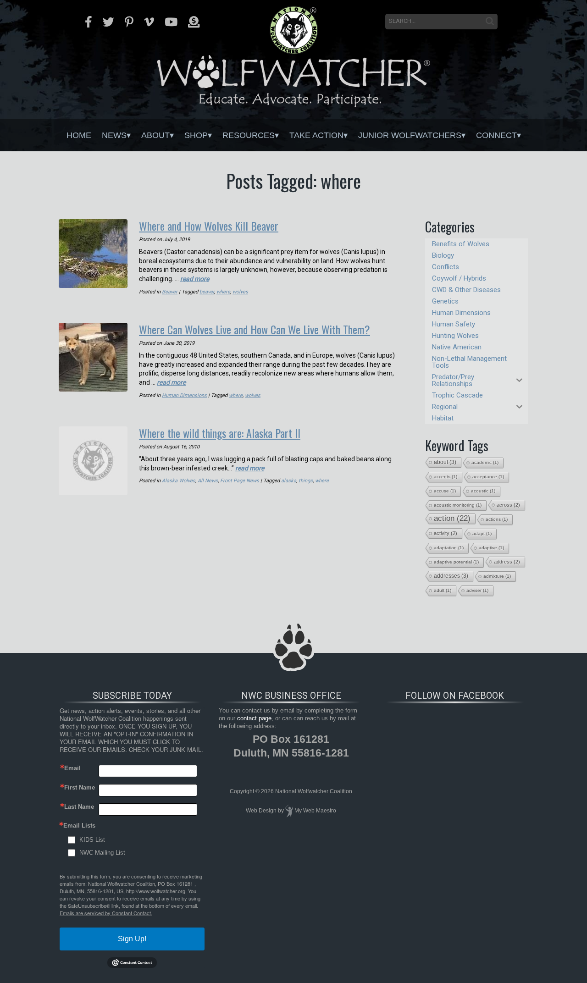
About (155, 135)
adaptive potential (456, 561)
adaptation (449, 547)
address (507, 561)
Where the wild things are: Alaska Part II (219, 433)
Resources (248, 135)
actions (497, 519)
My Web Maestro (315, 810)
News (114, 135)
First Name (79, 787)
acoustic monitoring (458, 505)
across (508, 505)
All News (208, 481)
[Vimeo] (149, 22)
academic (484, 462)
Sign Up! (132, 939)
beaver (206, 292)
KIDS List (92, 839)
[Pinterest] (129, 22)
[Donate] (193, 22)
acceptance (488, 476)
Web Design (261, 810)
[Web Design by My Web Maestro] (289, 810)
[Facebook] (88, 22)
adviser (477, 590)
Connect (496, 135)
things (306, 481)
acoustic (483, 490)
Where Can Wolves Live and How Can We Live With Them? (254, 329)
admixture (497, 576)
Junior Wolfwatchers (409, 135)
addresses (451, 576)
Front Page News (239, 481)
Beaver (169, 292)
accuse (445, 490)
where (223, 292)
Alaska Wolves (178, 481)
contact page (254, 718)
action (452, 518)
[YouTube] (171, 22)
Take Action (316, 135)
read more (194, 278)
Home (78, 135)
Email (72, 768)
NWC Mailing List (102, 852)
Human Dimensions (184, 395)
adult (442, 590)
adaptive (491, 547)
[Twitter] (108, 22)
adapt (482, 533)
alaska (288, 481)
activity (445, 533)
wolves (240, 292)
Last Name (79, 806)
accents (445, 476)
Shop (196, 135)
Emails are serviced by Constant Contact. (106, 913)
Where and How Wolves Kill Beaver (208, 225)
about (445, 462)
